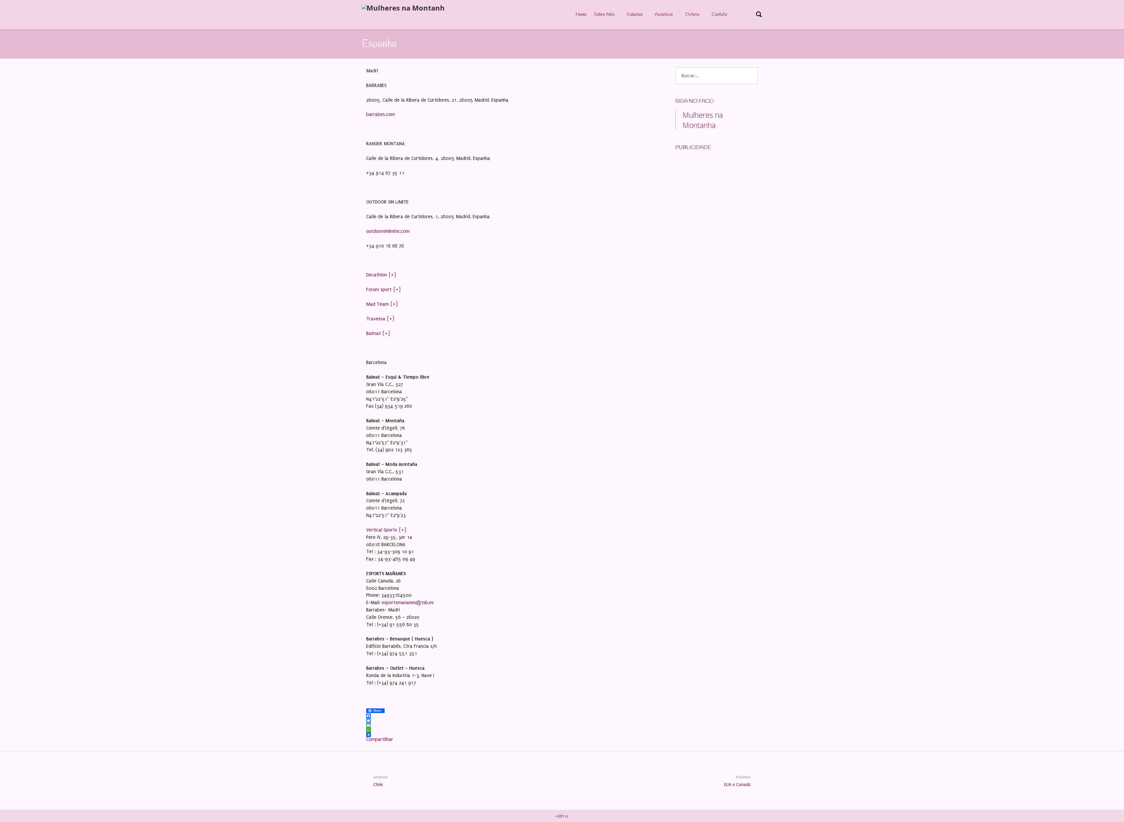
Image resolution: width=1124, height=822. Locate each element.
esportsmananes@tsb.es (408, 602)
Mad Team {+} (382, 304)
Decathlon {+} (381, 275)
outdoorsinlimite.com (387, 231)
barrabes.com (380, 114)
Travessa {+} (380, 319)
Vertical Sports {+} (386, 530)
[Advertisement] (719, 192)
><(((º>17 (562, 816)
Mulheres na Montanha (703, 120)
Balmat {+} (378, 333)
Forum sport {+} (383, 289)
